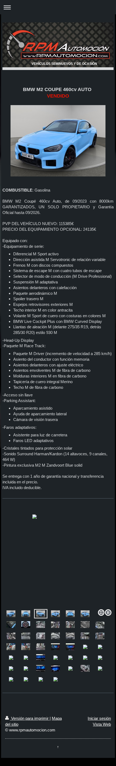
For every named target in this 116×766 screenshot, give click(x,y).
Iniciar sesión (99, 718)
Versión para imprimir (30, 718)
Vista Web (102, 724)
